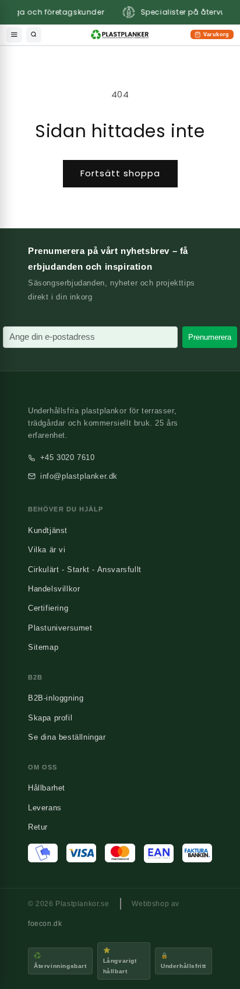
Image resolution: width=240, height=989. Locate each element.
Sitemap (43, 647)
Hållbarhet (46, 787)
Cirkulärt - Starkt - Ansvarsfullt (85, 569)
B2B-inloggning (55, 698)
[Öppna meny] (14, 35)
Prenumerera (209, 337)
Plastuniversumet (60, 628)
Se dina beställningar (67, 737)
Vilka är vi (47, 549)
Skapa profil (50, 717)
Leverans (45, 807)
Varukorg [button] (211, 35)
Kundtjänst (48, 530)
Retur (38, 827)
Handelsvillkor (54, 588)
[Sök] (34, 35)
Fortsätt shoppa (120, 173)
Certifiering (48, 608)
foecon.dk (45, 924)
